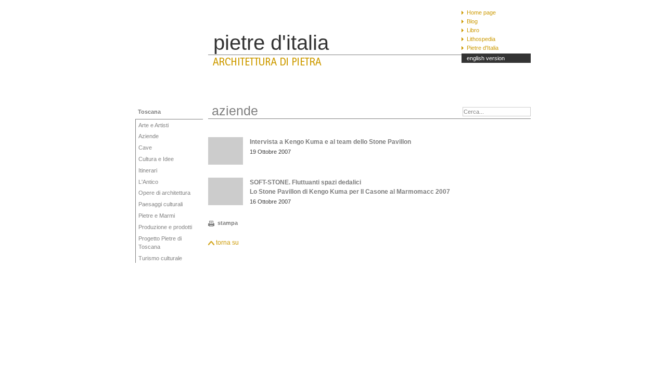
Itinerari (147, 170)
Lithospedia (481, 39)
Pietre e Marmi (156, 215)
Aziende (148, 136)
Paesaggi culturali (160, 204)
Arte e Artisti (153, 125)
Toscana (149, 112)
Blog (472, 21)
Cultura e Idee (156, 159)
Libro (473, 30)
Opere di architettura (164, 193)
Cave (145, 147)
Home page (481, 12)
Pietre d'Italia (482, 48)
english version (486, 58)
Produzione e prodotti (165, 227)
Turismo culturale (160, 258)
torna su (227, 242)
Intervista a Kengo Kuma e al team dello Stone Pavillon (330, 141)
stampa (227, 223)
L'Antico (148, 182)
